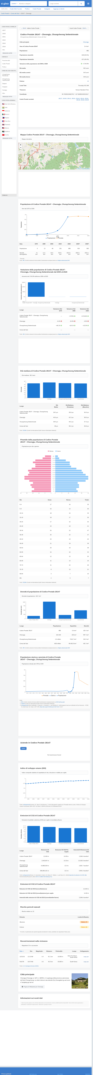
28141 (4, 37)
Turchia (5, 135)
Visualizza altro (7, 53)
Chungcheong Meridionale (6, 75)
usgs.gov (86, 956)
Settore (23, 748)
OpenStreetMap (86, 168)
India (4, 107)
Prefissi (27, 9)
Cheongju (86, 42)
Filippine (5, 118)
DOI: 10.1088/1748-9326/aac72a (44, 876)
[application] (54, 226)
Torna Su (4, 195)
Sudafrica (6, 131)
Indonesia (6, 111)
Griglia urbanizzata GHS (64, 260)
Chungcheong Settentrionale (6, 79)
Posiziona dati (6, 60)
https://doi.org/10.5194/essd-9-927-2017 (50, 707)
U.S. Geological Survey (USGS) (31, 966)
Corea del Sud (15, 13)
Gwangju (4, 90)
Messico (5, 114)
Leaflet (78, 168)
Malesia (5, 128)
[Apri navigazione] (88, 3)
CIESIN (24, 430)
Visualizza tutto (7, 96)
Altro (3, 50)
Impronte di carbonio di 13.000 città (78, 875)
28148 (82, 100)
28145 (86, 98)
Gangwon (4, 86)
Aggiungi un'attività (58, 9)
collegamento (24, 705)
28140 (4, 33)
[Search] (81, 3)
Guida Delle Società (16, 9)
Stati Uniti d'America (8, 104)
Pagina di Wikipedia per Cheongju (33, 986)
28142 (4, 40)
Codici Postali (37, 9)
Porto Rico (6, 121)
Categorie (47, 9)
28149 (87, 100)
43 (88, 81)
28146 (78, 100)
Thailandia (6, 125)
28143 (4, 43)
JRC (24, 260)
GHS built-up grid (60, 702)
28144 (4, 46)
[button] (20, 144)
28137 (4, 30)
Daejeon (4, 83)
